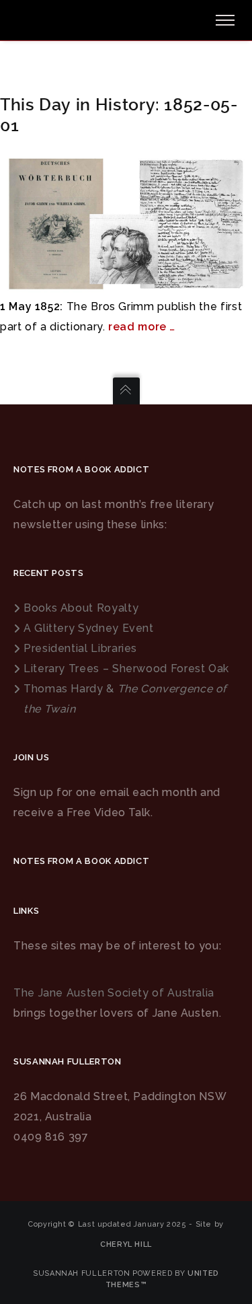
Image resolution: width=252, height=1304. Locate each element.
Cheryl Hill (126, 1244)
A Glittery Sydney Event (89, 628)
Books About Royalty (81, 608)
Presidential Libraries (80, 648)
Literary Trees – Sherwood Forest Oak (126, 668)
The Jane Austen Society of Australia (113, 992)
